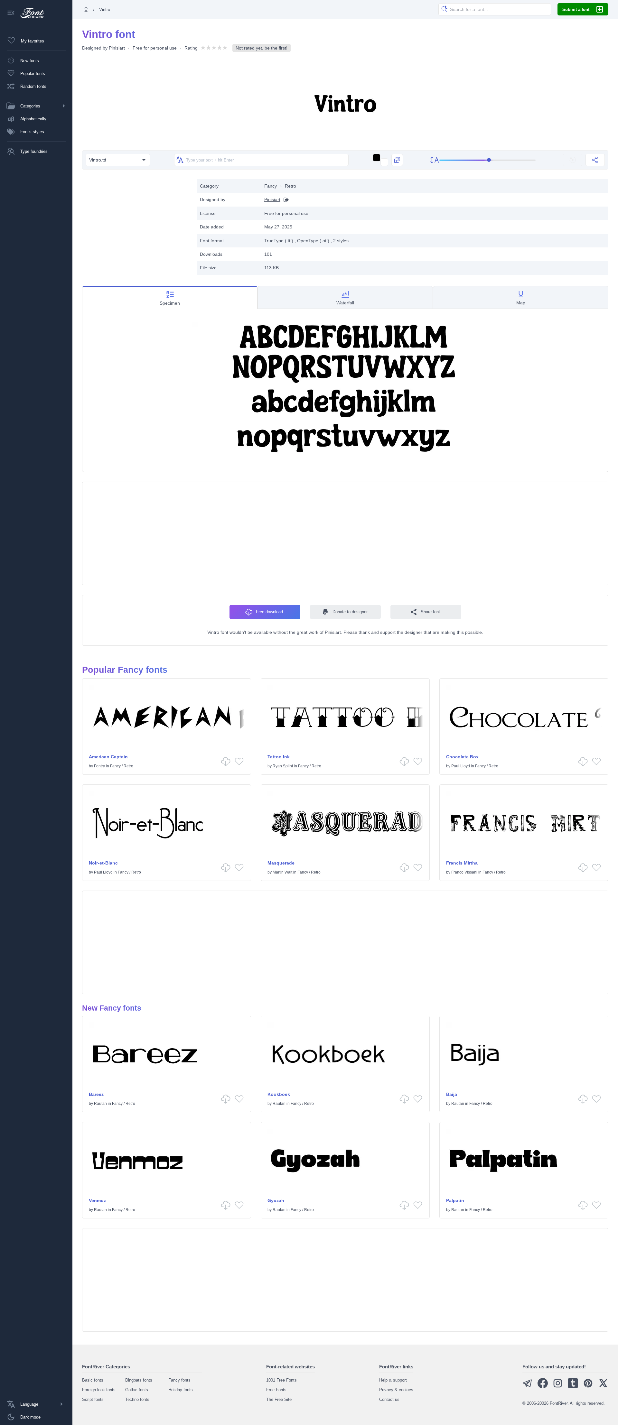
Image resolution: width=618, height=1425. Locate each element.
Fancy (270, 186)
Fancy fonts (179, 1380)
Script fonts (93, 1399)
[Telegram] (527, 1386)
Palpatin (455, 1200)
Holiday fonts (180, 1389)
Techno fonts (137, 1399)
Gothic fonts (136, 1389)
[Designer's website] (284, 199)
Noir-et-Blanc (103, 862)
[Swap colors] (397, 160)
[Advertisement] (136, 224)
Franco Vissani (464, 872)
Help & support (393, 1380)
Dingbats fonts (138, 1380)
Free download (269, 611)
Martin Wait (282, 872)
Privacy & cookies (396, 1389)
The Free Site (279, 1399)
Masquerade (281, 862)
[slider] (487, 160)
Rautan (100, 1103)
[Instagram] (558, 1386)
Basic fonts (92, 1380)
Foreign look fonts (99, 1389)
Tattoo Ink (278, 756)
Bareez (96, 1094)
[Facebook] (543, 1386)
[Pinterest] (588, 1386)
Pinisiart (117, 48)
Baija (451, 1094)
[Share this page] (595, 160)
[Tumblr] (573, 1386)
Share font (430, 611)
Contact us (389, 1399)
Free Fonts (276, 1389)
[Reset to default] (572, 160)
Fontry (99, 766)
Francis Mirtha (462, 862)
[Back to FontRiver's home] (29, 13)
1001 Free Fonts (281, 1380)
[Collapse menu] (10, 13)
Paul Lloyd (460, 766)
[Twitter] (603, 1386)
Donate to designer (350, 611)
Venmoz (97, 1200)
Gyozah (275, 1200)
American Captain (108, 756)
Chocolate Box (462, 756)
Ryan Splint (283, 766)
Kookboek (278, 1094)
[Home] (86, 9)
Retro (290, 186)
